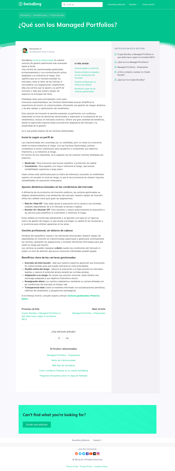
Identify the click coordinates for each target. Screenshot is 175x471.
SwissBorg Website (116, 4)
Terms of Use (72, 466)
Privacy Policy (86, 466)
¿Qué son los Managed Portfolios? (133, 62)
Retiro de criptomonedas (64, 360)
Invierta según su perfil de (87, 68)
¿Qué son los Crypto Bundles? (131, 80)
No (67, 338)
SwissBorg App (40, 15)
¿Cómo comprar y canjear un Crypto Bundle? (133, 73)
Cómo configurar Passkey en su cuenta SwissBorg (63, 370)
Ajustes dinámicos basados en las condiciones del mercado (87, 75)
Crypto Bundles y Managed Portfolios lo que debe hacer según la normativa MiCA (41, 316)
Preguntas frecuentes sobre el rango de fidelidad (63, 375)
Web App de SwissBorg (63, 365)
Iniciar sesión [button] (148, 4)
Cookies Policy (100, 466)
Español (133, 4)
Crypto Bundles (57, 15)
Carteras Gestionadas (43, 60)
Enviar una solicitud (36, 424)
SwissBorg (25, 15)
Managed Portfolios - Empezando (88, 313)
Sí (59, 338)
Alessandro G (35, 49)
